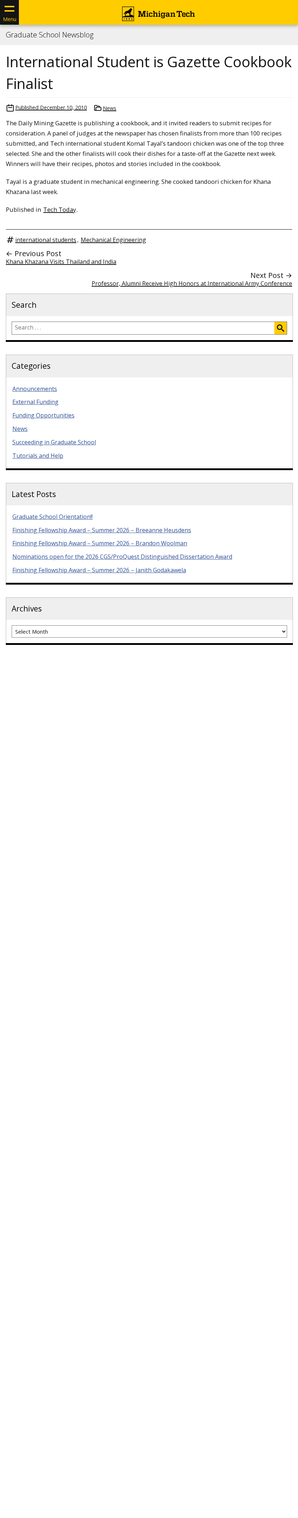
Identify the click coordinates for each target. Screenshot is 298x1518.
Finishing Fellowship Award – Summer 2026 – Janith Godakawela (99, 570)
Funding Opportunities (43, 415)
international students (45, 240)
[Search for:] (143, 328)
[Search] (280, 328)
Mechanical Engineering (113, 240)
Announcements (34, 389)
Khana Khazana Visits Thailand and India (61, 262)
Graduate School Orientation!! (52, 517)
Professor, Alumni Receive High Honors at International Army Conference (192, 283)
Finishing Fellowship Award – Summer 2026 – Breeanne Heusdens (101, 530)
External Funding (35, 402)
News (109, 108)
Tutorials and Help (37, 456)
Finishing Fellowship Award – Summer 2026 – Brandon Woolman (99, 543)
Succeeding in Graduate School (54, 442)
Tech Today (59, 209)
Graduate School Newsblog (49, 35)
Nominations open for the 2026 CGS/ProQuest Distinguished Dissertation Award (122, 557)
